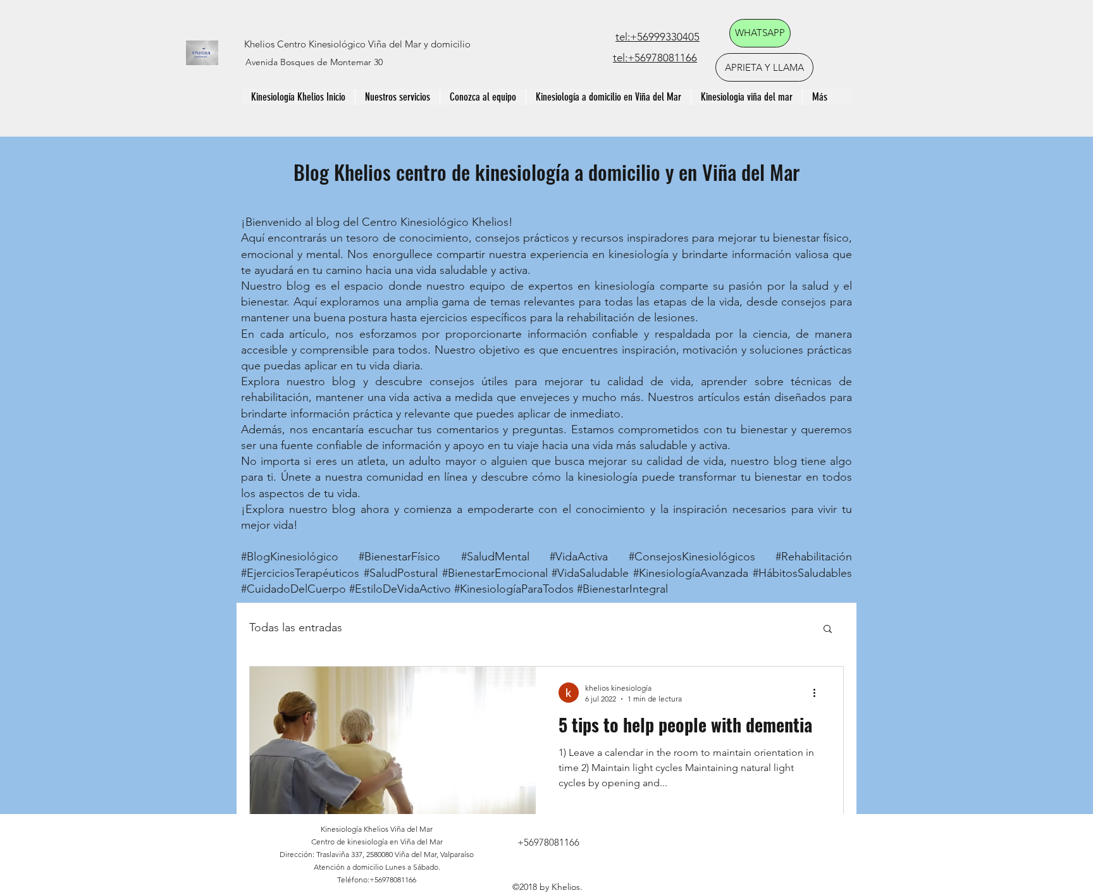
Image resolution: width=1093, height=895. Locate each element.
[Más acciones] (818, 692)
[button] (828, 629)
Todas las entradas (295, 627)
